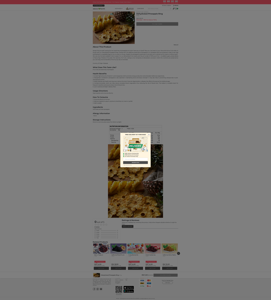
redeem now (135, 162)
